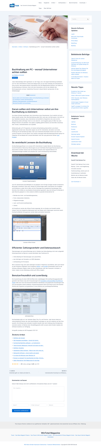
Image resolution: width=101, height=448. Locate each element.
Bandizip (73, 45)
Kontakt (32, 444)
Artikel (53, 2)
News (40, 2)
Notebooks (74, 126)
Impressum (37, 444)
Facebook (49, 444)
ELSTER (45, 266)
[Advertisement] (38, 58)
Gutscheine (50, 437)
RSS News (26, 444)
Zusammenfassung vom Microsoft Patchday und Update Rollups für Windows (80, 64)
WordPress (74, 43)
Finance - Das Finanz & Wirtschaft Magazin (37, 435)
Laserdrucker (74, 131)
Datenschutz (43, 444)
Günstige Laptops (75, 144)
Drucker (73, 129)
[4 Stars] (17, 364)
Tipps (40, 8)
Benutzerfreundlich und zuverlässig (21, 103)
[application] (55, 3)
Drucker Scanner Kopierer (78, 136)
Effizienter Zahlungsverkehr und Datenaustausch (25, 101)
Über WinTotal (47, 8)
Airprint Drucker (75, 139)
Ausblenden (32, 95)
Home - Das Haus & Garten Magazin (80, 435)
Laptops (73, 121)
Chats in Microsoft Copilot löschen (80, 95)
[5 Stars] (18, 364)
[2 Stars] (14, 364)
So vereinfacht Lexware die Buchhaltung (23, 99)
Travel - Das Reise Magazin (18, 435)
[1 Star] (12, 364)
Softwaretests (62, 2)
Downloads (82, 2)
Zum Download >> (76, 181)
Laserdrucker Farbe (76, 141)
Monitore (73, 124)
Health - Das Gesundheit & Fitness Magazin (59, 435)
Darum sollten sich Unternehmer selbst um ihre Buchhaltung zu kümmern (31, 98)
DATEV (38, 266)
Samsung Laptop (75, 134)
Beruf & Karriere (73, 2)
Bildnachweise (56, 444)
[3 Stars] (15, 364)
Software (15, 77)
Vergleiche (46, 2)
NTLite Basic (74, 40)
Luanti (72, 34)
